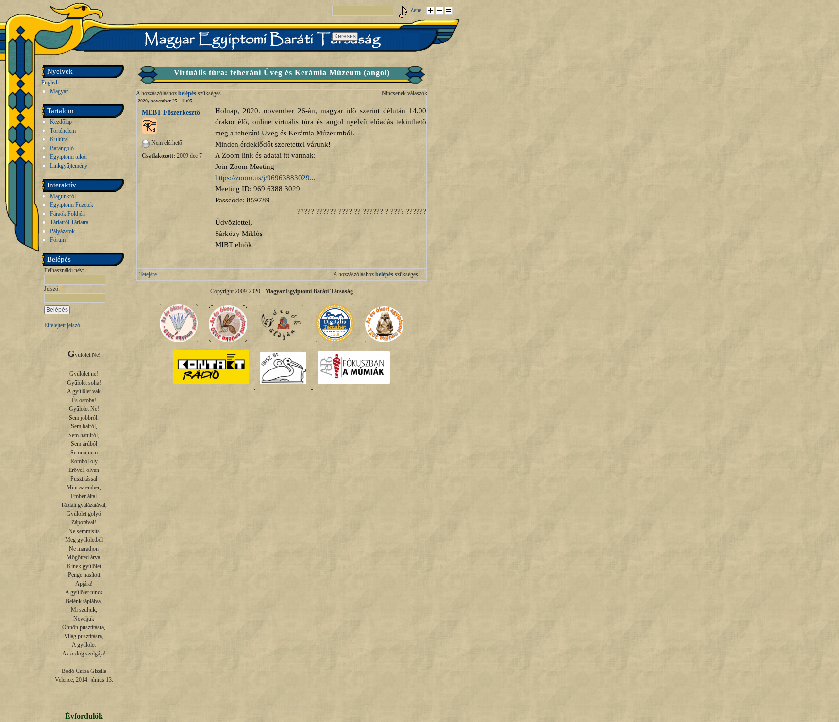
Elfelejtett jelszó (62, 325)
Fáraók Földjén (67, 213)
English (50, 82)
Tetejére (148, 274)
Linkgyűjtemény (68, 165)
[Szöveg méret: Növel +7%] (430, 11)
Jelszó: (54, 288)
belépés (187, 93)
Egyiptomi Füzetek (71, 204)
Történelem (63, 130)
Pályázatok (62, 231)
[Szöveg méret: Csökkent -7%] (439, 11)
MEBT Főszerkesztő (171, 112)
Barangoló (62, 148)
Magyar (59, 91)
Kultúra (58, 139)
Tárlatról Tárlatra (69, 222)
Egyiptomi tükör (68, 156)
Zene (415, 10)
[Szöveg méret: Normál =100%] (449, 11)
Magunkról (63, 196)
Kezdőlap (61, 121)
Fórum (58, 239)
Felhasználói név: (66, 270)
